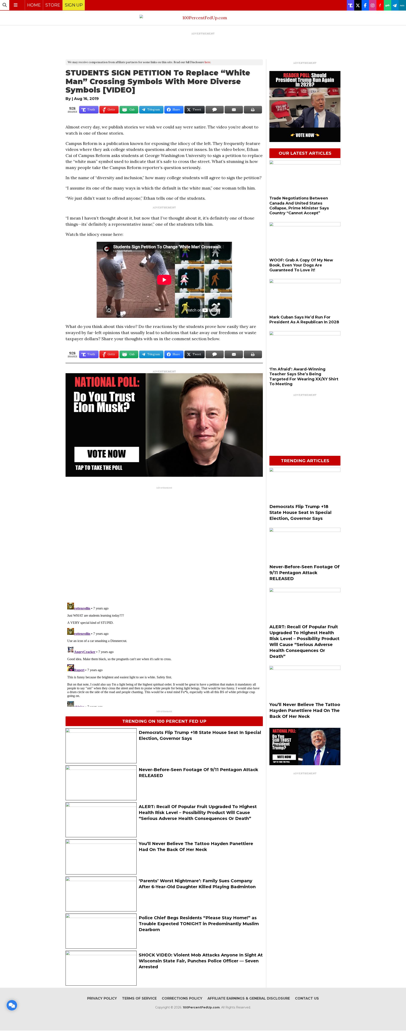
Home (34, 5)
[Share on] (215, 109)
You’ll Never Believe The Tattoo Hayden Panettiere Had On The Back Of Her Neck (304, 710)
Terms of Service (139, 998)
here (207, 62)
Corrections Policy (182, 998)
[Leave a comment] (11, 1005)
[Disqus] (164, 544)
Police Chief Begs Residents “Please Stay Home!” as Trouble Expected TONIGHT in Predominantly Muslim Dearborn (199, 923)
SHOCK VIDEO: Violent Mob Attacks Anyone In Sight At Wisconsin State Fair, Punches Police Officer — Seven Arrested (201, 960)
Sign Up (74, 5)
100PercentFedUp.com (201, 1007)
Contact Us (307, 998)
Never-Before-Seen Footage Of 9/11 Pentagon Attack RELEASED (304, 572)
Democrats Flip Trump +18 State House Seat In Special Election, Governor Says (300, 512)
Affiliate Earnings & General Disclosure (248, 998)
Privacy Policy (102, 998)
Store (52, 5)
